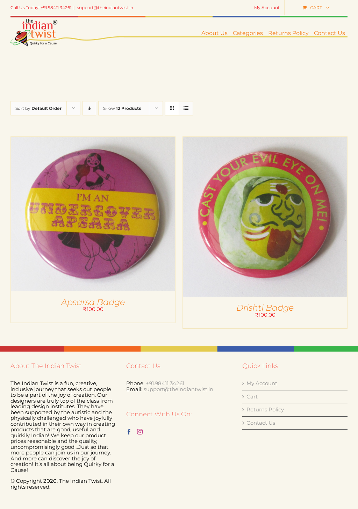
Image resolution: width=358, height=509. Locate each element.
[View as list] (186, 108)
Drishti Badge (265, 308)
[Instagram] (140, 431)
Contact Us (260, 423)
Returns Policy (265, 410)
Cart (252, 397)
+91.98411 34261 (165, 383)
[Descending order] (89, 108)
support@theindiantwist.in (105, 7)
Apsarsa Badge (93, 302)
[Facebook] (129, 431)
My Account (261, 384)
